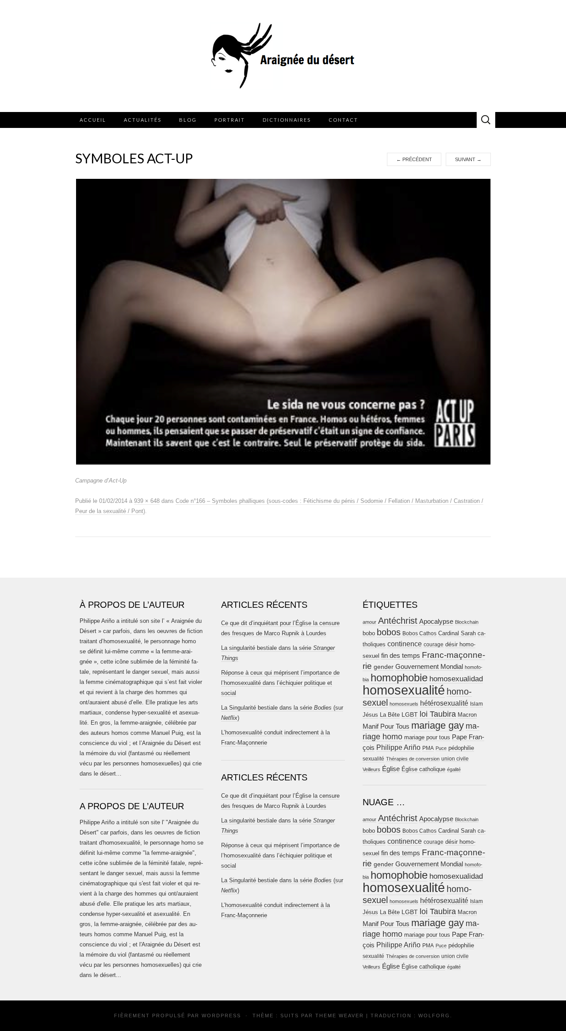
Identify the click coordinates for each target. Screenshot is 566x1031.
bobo (369, 633)
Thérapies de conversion (413, 758)
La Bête (390, 715)
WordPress (221, 1015)
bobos (389, 632)
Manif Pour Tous (386, 726)
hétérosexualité (444, 703)
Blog (188, 120)
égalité (454, 769)
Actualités (142, 120)
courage (434, 644)
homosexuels (404, 704)
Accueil (93, 120)
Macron (467, 714)
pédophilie (461, 748)
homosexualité (404, 690)
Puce (441, 748)
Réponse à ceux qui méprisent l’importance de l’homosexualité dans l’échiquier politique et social (280, 682)
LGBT (410, 714)
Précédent (414, 159)
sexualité (373, 759)
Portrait (229, 120)
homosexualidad (456, 679)
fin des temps (400, 655)
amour (369, 622)
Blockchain (466, 622)
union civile (455, 758)
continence (404, 644)
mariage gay (437, 725)
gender (384, 667)
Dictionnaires (287, 120)
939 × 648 (147, 501)
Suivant (468, 159)
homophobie (399, 677)
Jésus (370, 714)
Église (391, 768)
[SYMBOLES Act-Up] (283, 321)
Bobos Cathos (419, 633)
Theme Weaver (339, 1015)
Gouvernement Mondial (429, 666)
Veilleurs (371, 769)
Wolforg (434, 1015)
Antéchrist (397, 621)
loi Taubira (438, 714)
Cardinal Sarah (457, 633)
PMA (428, 748)
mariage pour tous (427, 737)
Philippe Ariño (398, 747)
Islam (476, 704)
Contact (343, 120)
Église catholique (423, 769)
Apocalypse (436, 621)
